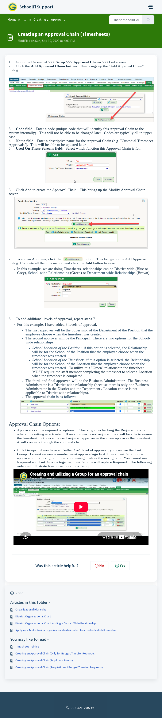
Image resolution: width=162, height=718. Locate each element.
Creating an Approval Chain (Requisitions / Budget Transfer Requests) (59, 667)
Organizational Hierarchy (30, 609)
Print (19, 593)
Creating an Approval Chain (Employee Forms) (44, 660)
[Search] (148, 19)
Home (12, 19)
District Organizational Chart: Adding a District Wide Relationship (55, 623)
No (101, 565)
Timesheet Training (27, 646)
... (25, 19)
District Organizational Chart (33, 616)
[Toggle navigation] (150, 7)
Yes (122, 565)
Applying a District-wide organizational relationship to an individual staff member (65, 630)
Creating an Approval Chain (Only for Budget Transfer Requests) (55, 653)
